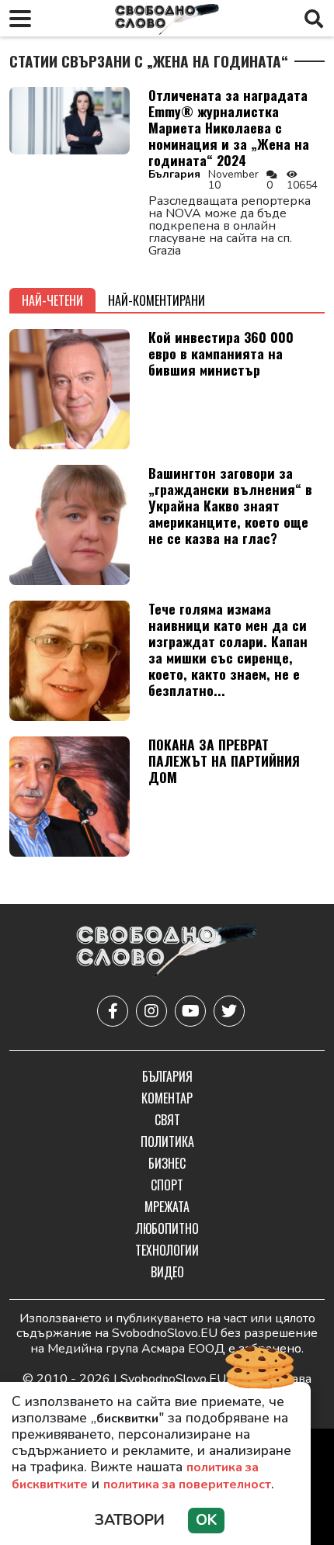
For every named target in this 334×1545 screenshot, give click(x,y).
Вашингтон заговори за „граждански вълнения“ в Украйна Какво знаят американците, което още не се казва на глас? (230, 505)
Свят (167, 1119)
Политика (167, 1141)
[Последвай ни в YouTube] (190, 1011)
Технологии (167, 1250)
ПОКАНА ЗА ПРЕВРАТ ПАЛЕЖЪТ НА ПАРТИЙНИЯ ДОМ (224, 760)
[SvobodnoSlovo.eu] (166, 951)
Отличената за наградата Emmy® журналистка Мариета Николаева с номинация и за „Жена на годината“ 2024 (228, 127)
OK (206, 1520)
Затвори (130, 1520)
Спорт (167, 1185)
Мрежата (167, 1206)
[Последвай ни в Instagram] (151, 1011)
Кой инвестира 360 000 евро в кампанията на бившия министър (221, 353)
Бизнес (167, 1163)
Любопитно (167, 1228)
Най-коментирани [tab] (156, 300)
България (174, 174)
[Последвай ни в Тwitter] (229, 1011)
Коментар (167, 1098)
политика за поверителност (187, 1484)
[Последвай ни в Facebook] (112, 1011)
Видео (167, 1272)
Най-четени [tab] (52, 300)
